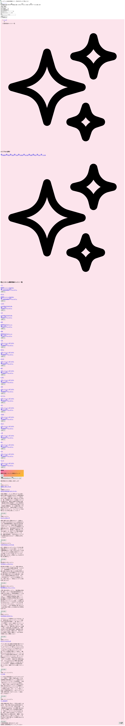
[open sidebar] (121, 723)
